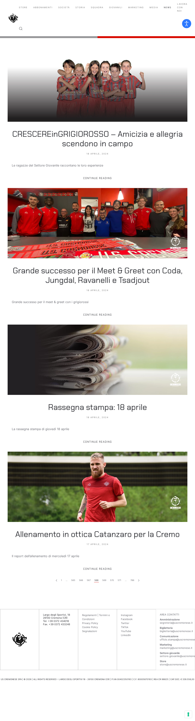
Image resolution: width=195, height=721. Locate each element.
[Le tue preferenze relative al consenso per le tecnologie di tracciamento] (188, 714)
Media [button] (153, 7)
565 (73, 580)
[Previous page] (139, 580)
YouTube (126, 631)
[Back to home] (13, 18)
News (167, 7)
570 (112, 580)
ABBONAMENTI (43, 7)
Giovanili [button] (115, 7)
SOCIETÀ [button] (64, 7)
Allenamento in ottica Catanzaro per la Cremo (97, 534)
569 (104, 580)
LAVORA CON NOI (182, 7)
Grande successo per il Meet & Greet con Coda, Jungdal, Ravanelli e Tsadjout (97, 275)
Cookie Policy (90, 627)
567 (89, 580)
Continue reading (97, 178)
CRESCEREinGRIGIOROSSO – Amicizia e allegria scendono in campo (97, 139)
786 (132, 580)
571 (119, 580)
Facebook (127, 619)
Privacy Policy (90, 623)
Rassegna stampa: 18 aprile (97, 407)
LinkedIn (126, 635)
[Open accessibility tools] (186, 23)
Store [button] (23, 7)
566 (81, 580)
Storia (80, 7)
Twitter (125, 623)
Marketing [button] (136, 7)
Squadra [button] (97, 7)
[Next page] (56, 580)
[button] (21, 28)
